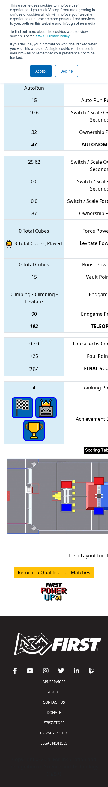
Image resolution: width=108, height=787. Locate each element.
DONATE (54, 712)
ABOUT (54, 692)
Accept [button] (40, 70)
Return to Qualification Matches (54, 572)
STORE (54, 722)
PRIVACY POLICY (54, 733)
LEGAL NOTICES (54, 743)
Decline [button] (66, 70)
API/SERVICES (54, 681)
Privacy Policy (52, 35)
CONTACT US (54, 702)
